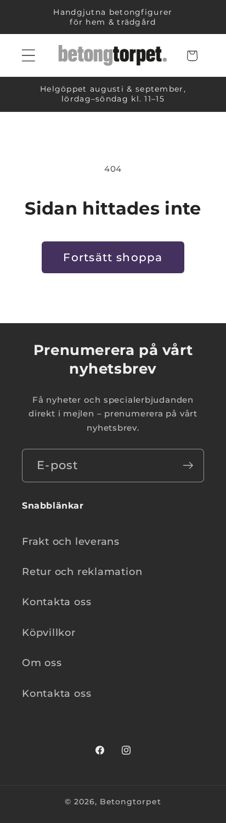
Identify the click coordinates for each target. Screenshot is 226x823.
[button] (28, 55)
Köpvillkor (49, 632)
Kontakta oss (56, 601)
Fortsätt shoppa (113, 257)
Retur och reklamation (82, 571)
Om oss (42, 662)
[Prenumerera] (188, 465)
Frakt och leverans (71, 541)
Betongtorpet (130, 802)
